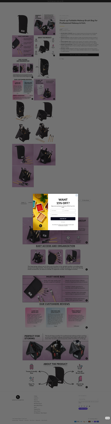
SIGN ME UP (63, 218)
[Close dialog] (77, 195)
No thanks (63, 221)
